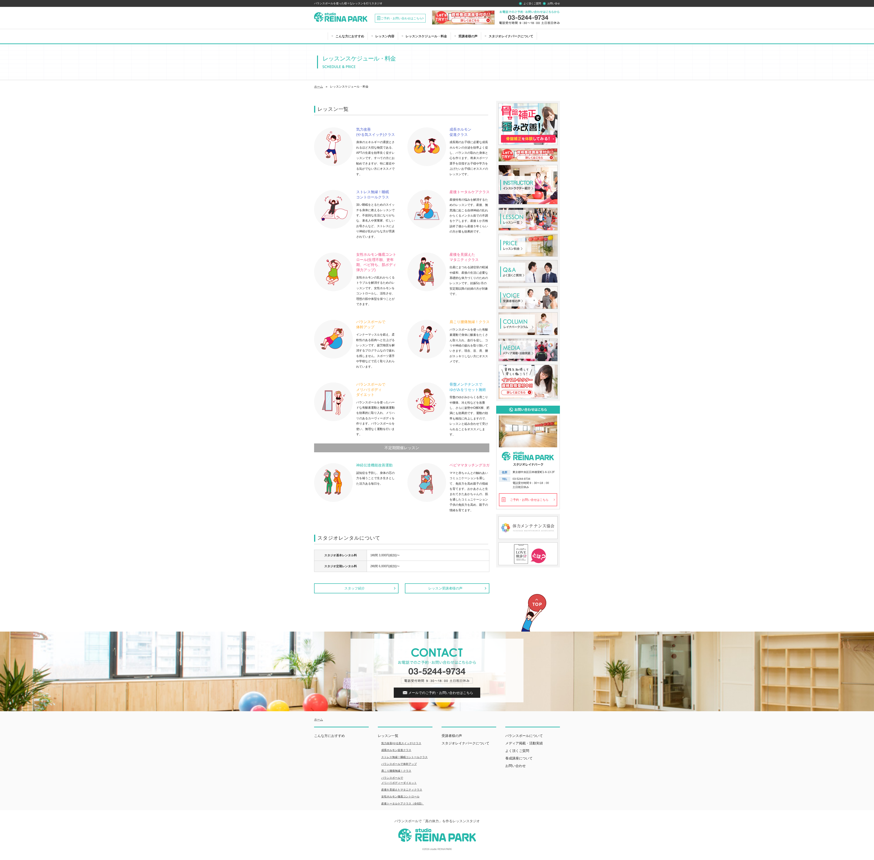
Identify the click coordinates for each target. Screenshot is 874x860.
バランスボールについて (524, 736)
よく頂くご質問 (532, 3)
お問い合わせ (515, 766)
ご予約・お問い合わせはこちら (401, 18)
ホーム (318, 719)
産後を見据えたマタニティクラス (401, 789)
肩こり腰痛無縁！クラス (396, 770)
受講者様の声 (468, 36)
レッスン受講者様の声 (445, 588)
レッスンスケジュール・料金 (426, 36)
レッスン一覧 (388, 736)
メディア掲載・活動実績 (524, 743)
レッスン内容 (384, 36)
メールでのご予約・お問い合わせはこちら (440, 693)
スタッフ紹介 (354, 588)
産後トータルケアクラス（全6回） (402, 803)
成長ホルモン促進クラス (396, 750)
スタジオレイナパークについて (511, 36)
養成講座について (519, 758)
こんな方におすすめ (349, 36)
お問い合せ (553, 3)
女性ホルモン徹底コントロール (400, 796)
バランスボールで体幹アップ (399, 764)
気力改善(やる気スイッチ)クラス (401, 743)
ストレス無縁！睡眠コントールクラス (404, 757)
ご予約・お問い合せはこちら (529, 499)
